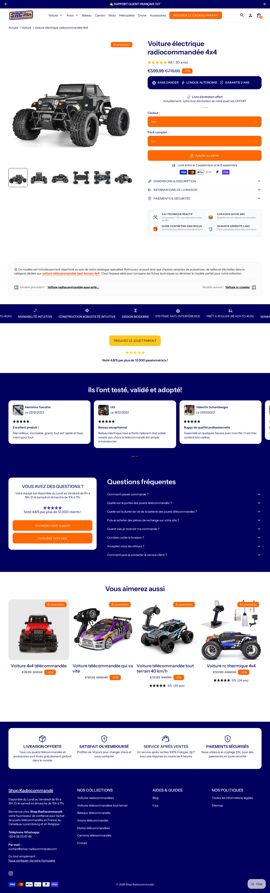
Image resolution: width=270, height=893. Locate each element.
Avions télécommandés (92, 820)
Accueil (13, 28)
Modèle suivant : (229, 287)
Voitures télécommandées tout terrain (102, 805)
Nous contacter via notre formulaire (31, 860)
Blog (155, 798)
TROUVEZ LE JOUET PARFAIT (135, 341)
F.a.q (155, 805)
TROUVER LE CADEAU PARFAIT (196, 15)
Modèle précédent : (56, 287)
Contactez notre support (52, 525)
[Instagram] (10, 873)
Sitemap (217, 805)
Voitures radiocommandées (95, 798)
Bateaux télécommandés (94, 813)
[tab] (202, 107)
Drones (82, 843)
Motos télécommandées (93, 828)
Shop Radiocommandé (140, 884)
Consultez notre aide (52, 538)
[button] (17, 177)
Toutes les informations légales (232, 798)
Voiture (26, 28)
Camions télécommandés (94, 835)
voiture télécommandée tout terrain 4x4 (71, 273)
